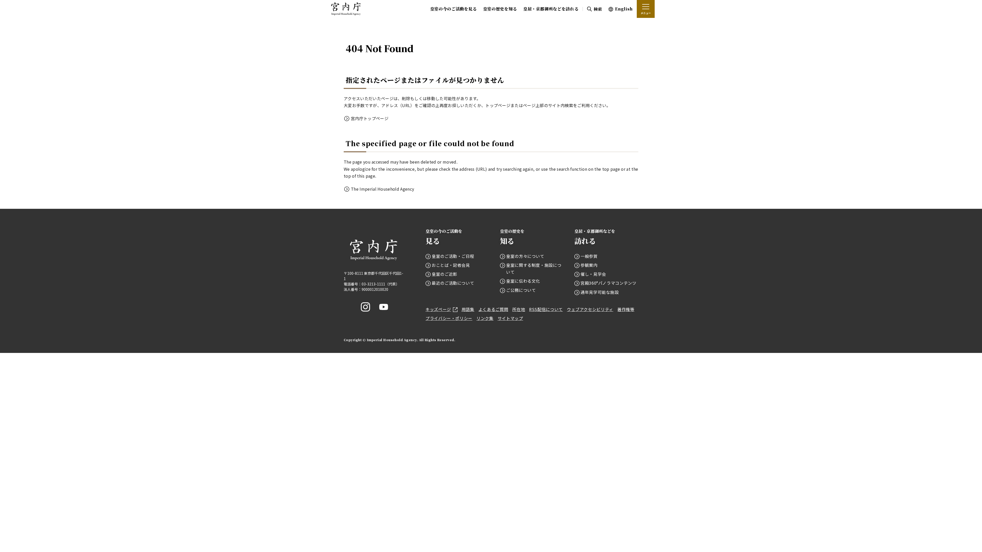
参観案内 (589, 265)
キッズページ (438, 309)
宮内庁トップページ (369, 118)
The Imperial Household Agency (382, 189)
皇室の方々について (525, 256)
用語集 (468, 309)
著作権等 (625, 309)
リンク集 (485, 318)
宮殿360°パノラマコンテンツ (609, 283)
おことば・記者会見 (451, 265)
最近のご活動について (453, 283)
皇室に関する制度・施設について (533, 268)
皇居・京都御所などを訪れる (550, 9)
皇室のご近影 (444, 274)
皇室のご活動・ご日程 (453, 256)
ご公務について (521, 290)
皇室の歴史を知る (500, 9)
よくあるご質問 (493, 309)
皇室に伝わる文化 (523, 281)
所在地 (518, 309)
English (624, 9)
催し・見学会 (593, 274)
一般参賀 (589, 256)
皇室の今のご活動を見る (453, 9)
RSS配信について (546, 309)
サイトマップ (510, 318)
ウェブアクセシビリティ (590, 309)
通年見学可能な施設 (600, 292)
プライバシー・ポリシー (449, 318)
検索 (598, 9)
